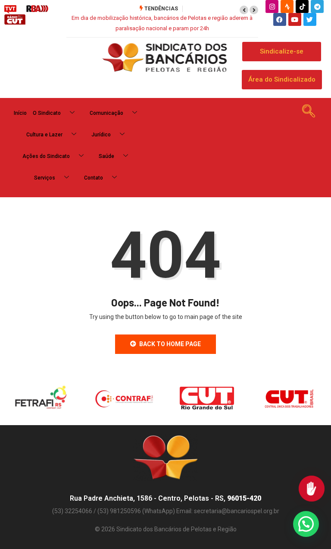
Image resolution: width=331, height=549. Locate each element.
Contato (93, 178)
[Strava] (287, 6)
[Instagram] (271, 6)
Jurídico (101, 135)
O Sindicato (47, 113)
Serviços (44, 178)
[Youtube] (294, 19)
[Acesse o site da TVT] (10, 9)
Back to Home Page (170, 344)
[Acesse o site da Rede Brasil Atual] (37, 9)
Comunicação (106, 113)
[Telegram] (317, 6)
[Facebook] (279, 19)
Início (20, 113)
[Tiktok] (302, 6)
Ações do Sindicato (46, 156)
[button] (244, 10)
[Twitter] (309, 19)
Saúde (106, 156)
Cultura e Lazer (44, 135)
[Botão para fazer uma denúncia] (312, 489)
